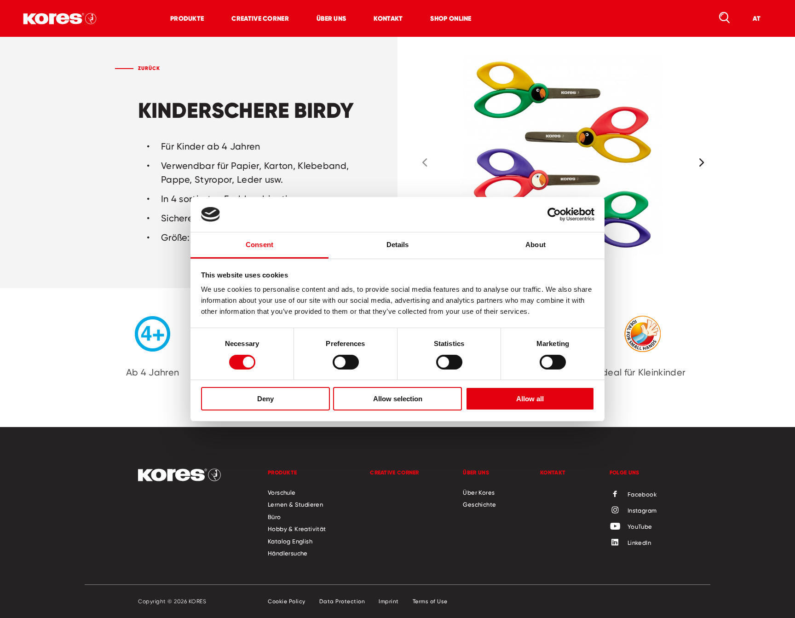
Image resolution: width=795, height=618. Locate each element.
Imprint (389, 601)
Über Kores (479, 492)
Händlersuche (288, 553)
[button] (424, 162)
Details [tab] (397, 244)
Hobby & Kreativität (297, 528)
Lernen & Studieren (295, 504)
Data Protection (342, 601)
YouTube (640, 526)
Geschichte (479, 504)
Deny (265, 399)
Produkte (187, 18)
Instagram (642, 510)
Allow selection (397, 399)
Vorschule (282, 492)
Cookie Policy (286, 601)
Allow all (530, 399)
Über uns (331, 18)
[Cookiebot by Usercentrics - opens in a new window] (554, 214)
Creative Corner (260, 18)
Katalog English (290, 541)
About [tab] (535, 244)
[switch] (346, 362)
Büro (274, 516)
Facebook (642, 494)
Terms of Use (430, 601)
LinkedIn (639, 542)
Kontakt (388, 18)
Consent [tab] (259, 244)
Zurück (149, 68)
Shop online (450, 18)
